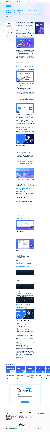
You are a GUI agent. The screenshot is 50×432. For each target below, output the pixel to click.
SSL (16, 54)
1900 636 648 (10, 418)
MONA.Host (19, 343)
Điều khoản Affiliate (21, 425)
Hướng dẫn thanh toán (21, 423)
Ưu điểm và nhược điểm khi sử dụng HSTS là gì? (10, 33)
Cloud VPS (30, 417)
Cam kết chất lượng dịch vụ (22, 416)
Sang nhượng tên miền (22, 418)
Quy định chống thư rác (22, 424)
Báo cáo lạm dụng (21, 415)
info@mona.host (10, 417)
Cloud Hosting (30, 416)
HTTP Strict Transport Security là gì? (10, 26)
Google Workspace (31, 415)
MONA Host (29, 25)
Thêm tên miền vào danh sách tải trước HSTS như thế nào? (10, 36)
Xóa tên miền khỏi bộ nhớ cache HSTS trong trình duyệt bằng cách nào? (10, 39)
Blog (29, 418)
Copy (32, 298)
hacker (27, 100)
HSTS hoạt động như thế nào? (10, 28)
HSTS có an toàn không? (10, 30)
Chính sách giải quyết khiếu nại (23, 417)
